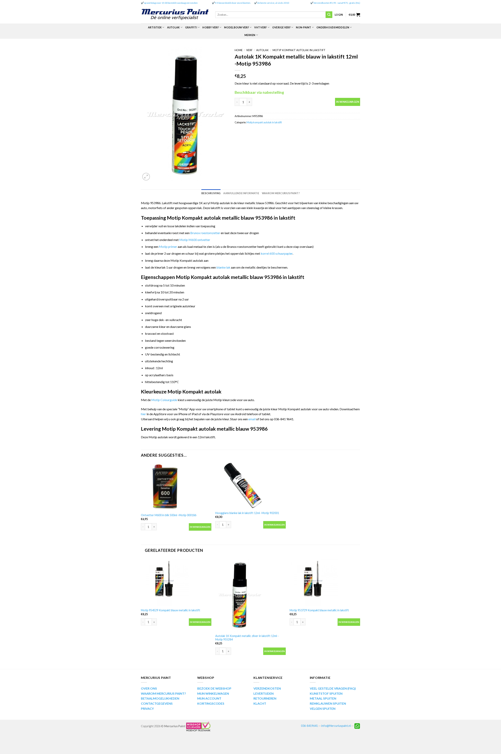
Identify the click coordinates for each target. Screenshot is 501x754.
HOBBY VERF (210, 27)
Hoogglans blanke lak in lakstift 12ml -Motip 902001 (247, 513)
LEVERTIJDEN (263, 693)
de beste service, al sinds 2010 (273, 2)
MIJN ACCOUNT (209, 698)
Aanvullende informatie (241, 193)
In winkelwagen (347, 101)
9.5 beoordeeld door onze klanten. (233, 2)
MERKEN (249, 35)
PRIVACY (147, 708)
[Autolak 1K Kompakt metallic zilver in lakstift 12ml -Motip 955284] (250, 594)
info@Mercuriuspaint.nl (336, 725)
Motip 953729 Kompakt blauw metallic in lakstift (319, 610)
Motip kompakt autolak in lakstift (299, 50)
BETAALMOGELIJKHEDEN (160, 698)
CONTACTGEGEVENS (157, 703)
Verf (249, 50)
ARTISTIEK (155, 27)
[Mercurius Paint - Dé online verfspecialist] (175, 14)
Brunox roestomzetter (205, 233)
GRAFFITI (191, 27)
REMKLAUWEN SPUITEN (328, 703)
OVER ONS (149, 688)
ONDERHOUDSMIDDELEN (332, 27)
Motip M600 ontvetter (194, 240)
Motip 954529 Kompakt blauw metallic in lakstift (170, 610)
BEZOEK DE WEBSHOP (214, 688)
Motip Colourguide (164, 400)
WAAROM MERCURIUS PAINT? (163, 693)
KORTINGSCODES (210, 703)
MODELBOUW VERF (236, 27)
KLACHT (259, 703)
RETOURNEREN (264, 698)
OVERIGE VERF (281, 27)
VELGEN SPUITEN (322, 708)
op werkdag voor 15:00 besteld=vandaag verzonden (171, 2)
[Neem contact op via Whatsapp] (357, 725)
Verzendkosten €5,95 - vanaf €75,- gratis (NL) (336, 2)
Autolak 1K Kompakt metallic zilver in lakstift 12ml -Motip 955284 (247, 637)
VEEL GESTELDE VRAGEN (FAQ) (333, 688)
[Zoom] (146, 176)
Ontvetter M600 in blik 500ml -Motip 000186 (168, 515)
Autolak (262, 50)
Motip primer (168, 246)
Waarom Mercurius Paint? (281, 193)
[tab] (211, 193)
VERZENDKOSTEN (267, 688)
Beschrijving (211, 193)
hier (143, 414)
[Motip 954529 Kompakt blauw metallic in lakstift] (176, 581)
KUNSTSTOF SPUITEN (326, 693)
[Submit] (329, 14)
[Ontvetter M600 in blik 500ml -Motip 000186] (176, 486)
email (252, 419)
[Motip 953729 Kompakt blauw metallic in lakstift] (325, 581)
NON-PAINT (303, 27)
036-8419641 (309, 725)
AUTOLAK (173, 27)
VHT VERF (260, 27)
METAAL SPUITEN (323, 698)
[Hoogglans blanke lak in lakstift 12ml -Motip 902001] (250, 485)
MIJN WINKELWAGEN (213, 693)
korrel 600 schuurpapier (277, 253)
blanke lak (223, 267)
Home (238, 50)
